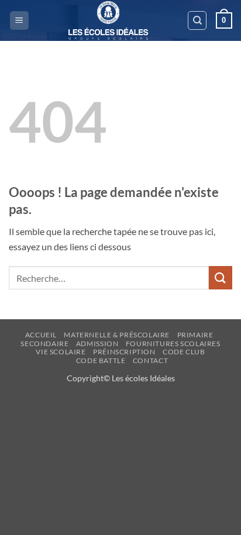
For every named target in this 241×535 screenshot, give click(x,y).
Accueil (41, 334)
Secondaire (44, 343)
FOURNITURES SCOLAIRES (173, 343)
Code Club (184, 351)
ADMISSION (97, 343)
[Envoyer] (220, 277)
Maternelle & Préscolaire (117, 334)
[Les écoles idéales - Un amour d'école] (108, 20)
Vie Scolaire (60, 351)
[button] (19, 20)
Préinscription (124, 351)
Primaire (195, 334)
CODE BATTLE (101, 360)
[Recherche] (197, 20)
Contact (150, 360)
